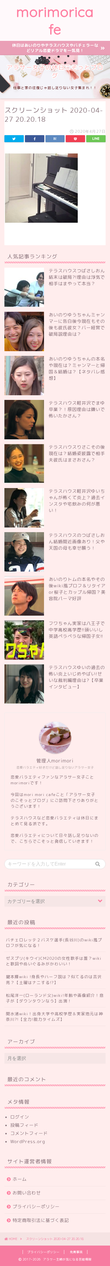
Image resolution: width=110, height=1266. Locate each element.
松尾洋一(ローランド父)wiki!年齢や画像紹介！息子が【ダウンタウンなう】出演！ (55, 998)
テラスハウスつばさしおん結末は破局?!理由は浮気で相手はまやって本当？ (77, 277)
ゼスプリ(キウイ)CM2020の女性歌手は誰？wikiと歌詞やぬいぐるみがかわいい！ (53, 961)
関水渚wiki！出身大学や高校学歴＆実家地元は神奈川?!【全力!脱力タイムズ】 (54, 1016)
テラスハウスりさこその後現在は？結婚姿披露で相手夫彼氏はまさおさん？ (77, 453)
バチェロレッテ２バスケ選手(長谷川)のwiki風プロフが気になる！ (54, 942)
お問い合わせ (27, 1193)
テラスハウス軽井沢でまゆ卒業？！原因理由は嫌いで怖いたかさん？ (77, 409)
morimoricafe (55, 20)
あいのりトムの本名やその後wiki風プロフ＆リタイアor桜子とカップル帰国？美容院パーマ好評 (77, 589)
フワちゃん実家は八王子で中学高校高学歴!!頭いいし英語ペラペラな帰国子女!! (77, 629)
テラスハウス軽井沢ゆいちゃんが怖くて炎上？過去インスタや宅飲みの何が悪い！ (77, 500)
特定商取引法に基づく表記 (41, 1220)
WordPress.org (27, 1141)
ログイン (19, 1117)
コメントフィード (29, 1133)
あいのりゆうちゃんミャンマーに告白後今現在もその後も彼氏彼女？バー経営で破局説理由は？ (77, 324)
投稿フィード (24, 1125)
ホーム (20, 1179)
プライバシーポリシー (36, 1207)
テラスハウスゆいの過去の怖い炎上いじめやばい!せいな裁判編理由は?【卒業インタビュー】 (77, 677)
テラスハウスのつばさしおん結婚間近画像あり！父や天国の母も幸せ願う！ (77, 541)
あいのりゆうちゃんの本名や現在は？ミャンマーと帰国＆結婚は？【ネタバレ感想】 (77, 368)
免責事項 (76, 1252)
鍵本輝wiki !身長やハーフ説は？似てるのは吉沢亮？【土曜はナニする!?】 (54, 979)
